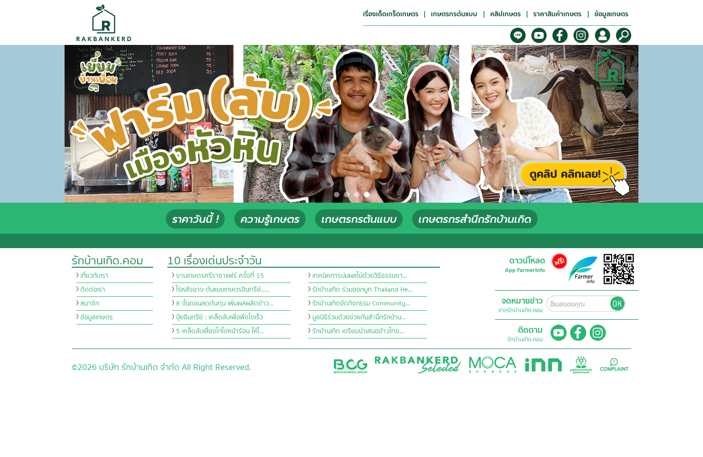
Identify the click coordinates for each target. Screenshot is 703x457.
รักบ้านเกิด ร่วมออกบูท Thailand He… (362, 289)
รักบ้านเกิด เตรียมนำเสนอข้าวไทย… (358, 331)
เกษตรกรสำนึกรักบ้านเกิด (474, 219)
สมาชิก (89, 303)
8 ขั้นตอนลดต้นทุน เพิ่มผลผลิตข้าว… (225, 303)
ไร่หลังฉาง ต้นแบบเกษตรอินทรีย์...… (223, 289)
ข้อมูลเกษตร (96, 317)
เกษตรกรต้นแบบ (358, 219)
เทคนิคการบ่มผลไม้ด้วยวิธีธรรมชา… (359, 276)
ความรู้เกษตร (270, 219)
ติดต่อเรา (92, 289)
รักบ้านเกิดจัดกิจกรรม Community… (361, 303)
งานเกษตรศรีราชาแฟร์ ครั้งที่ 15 (220, 276)
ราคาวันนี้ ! (195, 219)
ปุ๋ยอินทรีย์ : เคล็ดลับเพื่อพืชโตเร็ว (219, 317)
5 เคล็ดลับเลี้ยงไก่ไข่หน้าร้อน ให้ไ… (220, 331)
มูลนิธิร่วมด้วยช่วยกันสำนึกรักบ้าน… (359, 317)
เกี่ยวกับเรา (94, 276)
